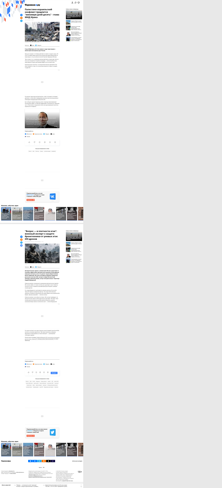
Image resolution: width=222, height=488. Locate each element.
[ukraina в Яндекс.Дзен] (48, 461)
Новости (30, 151)
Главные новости (43, 381)
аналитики (44, 385)
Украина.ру (38, 381)
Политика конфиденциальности (35, 475)
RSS (43, 467)
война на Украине (39, 385)
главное (49, 381)
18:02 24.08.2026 (27, 241)
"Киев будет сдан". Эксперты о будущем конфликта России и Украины (74, 16)
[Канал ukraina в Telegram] (39, 461)
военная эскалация (47, 151)
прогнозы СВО (36, 383)
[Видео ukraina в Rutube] (53, 461)
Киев (30, 381)
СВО (52, 381)
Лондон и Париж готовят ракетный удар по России (76, 21)
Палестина (37, 151)
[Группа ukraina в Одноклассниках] (44, 461)
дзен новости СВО (50, 383)
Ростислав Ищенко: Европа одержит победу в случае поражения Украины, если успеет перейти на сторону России (76, 34)
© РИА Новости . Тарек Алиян (29, 42)
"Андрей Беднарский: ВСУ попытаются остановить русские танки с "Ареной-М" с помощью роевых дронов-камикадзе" (42, 338)
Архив (40, 467)
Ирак (33, 151)
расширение (54, 151)
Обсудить (54, 372)
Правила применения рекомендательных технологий (40, 477)
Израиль (41, 151)
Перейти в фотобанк (37, 42)
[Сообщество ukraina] (35, 461)
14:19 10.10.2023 (27, 19)
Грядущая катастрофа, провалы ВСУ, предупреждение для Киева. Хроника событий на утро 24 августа (76, 28)
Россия (34, 381)
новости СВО (56, 381)
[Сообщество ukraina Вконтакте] (30, 461)
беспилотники (29, 385)
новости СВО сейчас (43, 383)
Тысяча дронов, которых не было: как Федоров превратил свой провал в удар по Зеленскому (76, 39)
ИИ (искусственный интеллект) (52, 385)
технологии (56, 383)
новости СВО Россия (29, 383)
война (34, 385)
